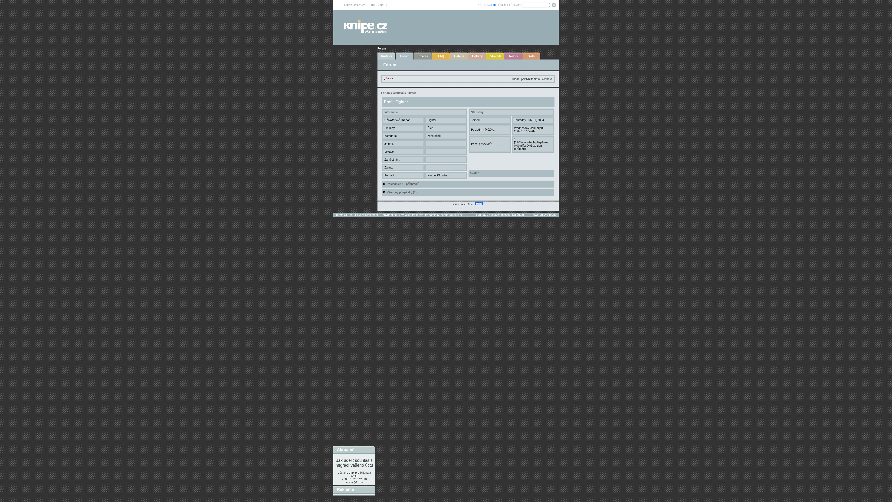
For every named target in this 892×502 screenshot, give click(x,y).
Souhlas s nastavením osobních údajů (500, 214)
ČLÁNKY (516, 5)
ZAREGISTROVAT (354, 5)
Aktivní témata (531, 79)
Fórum (381, 48)
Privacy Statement (366, 215)
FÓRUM (501, 5)
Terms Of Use (344, 215)
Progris (551, 214)
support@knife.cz (451, 215)
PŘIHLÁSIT (377, 5)
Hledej (516, 79)
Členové (547, 79)
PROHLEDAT (484, 4)
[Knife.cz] (365, 32)
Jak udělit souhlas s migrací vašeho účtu (354, 463)
